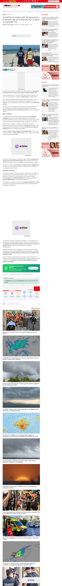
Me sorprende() (31, 296)
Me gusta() (6, 297)
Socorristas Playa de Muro (27, 274)
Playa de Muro (6, 274)
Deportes (18, 11)
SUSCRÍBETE (12, 1)
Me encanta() (12, 297)
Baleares (6, 11)
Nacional (14, 11)
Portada (4, 14)
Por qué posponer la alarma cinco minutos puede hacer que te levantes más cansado (50, 41)
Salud (26, 11)
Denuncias (49, 11)
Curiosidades (37, 11)
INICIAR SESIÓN (6, 1)
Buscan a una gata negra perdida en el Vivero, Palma (50, 115)
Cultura (22, 11)
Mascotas (54, 11)
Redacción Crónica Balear (8, 24)
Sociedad (30, 11)
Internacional (43, 11)
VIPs (33, 11)
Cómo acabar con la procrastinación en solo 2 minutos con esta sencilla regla (50, 54)
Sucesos (10, 11)
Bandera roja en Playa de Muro (15, 274)
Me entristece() (24, 296)
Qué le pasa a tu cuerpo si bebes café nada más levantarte (49, 30)
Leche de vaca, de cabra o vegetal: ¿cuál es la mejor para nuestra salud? (50, 19)
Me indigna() (37, 297)
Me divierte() (18, 297)
